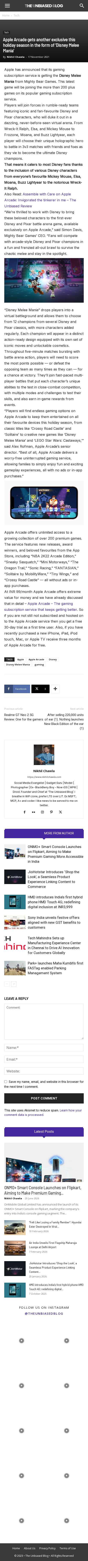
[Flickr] (35, 812)
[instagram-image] (21, 1339)
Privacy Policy (47, 1548)
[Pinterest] (53, 812)
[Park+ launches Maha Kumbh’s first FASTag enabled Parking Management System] (15, 968)
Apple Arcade (36, 659)
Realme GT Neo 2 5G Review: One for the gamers (23, 717)
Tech (16, 15)
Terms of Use (68, 1548)
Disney (53, 659)
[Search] (82, 6)
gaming (39, 664)
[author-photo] (44, 765)
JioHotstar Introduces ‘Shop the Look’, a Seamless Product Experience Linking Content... (53, 1267)
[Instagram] (44, 812)
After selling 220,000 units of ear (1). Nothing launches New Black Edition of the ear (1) (64, 721)
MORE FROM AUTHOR (59, 833)
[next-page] (13, 984)
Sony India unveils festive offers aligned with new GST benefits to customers (54, 922)
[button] (7, 6)
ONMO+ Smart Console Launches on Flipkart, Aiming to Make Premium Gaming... (42, 1190)
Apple (20, 659)
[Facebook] (26, 812)
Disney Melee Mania (18, 664)
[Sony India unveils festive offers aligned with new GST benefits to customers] (15, 922)
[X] (62, 812)
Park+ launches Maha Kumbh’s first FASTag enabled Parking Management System (55, 968)
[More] (55, 689)
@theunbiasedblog (44, 1313)
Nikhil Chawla (16, 56)
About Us (29, 1548)
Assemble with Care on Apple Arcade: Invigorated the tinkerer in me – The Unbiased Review (40, 200)
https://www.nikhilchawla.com (44, 776)
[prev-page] (7, 984)
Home (6, 15)
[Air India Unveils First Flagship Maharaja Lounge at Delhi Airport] (15, 1248)
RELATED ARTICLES (27, 833)
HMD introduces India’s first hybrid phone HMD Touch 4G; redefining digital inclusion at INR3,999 (55, 902)
